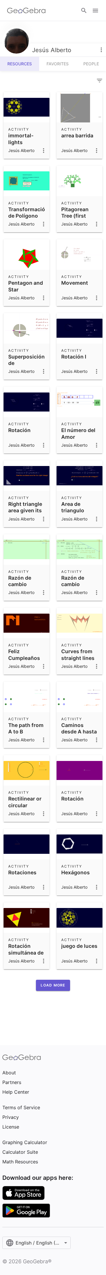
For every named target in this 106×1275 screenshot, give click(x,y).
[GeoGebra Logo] (26, 10)
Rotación (19, 430)
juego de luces (79, 946)
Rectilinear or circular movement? (25, 805)
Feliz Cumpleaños (24, 654)
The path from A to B (26, 728)
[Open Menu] (95, 10)
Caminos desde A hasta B (79, 731)
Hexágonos (75, 872)
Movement (74, 283)
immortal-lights (21, 138)
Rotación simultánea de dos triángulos (26, 952)
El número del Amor (78, 433)
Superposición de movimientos (26, 363)
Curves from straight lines (78, 654)
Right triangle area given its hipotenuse (25, 510)
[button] (53, 985)
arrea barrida (77, 135)
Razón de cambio (19, 581)
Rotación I (73, 357)
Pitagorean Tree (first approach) (75, 216)
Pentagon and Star (25, 286)
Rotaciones (22, 872)
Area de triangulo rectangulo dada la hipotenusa (75, 517)
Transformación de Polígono (28, 212)
